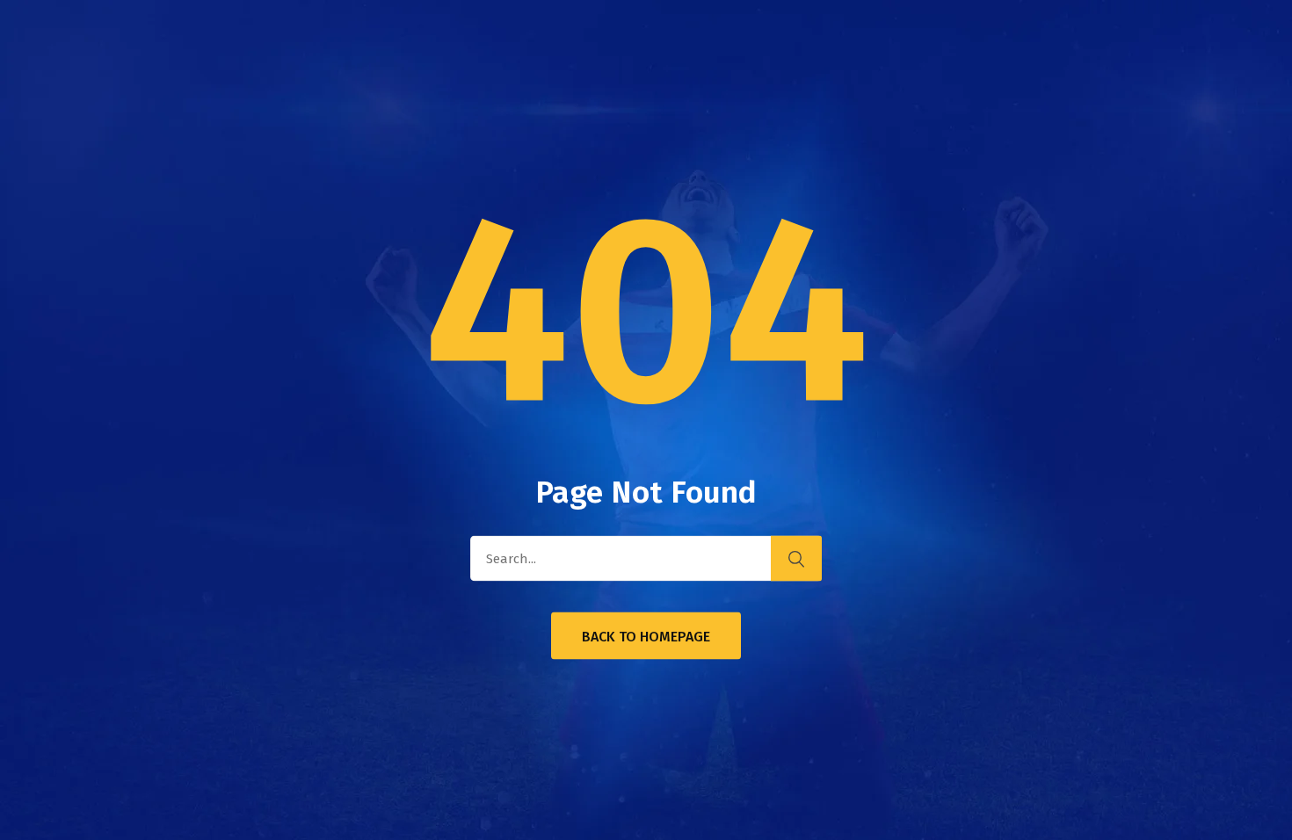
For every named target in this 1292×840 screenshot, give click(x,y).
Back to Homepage (646, 636)
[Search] (796, 559)
